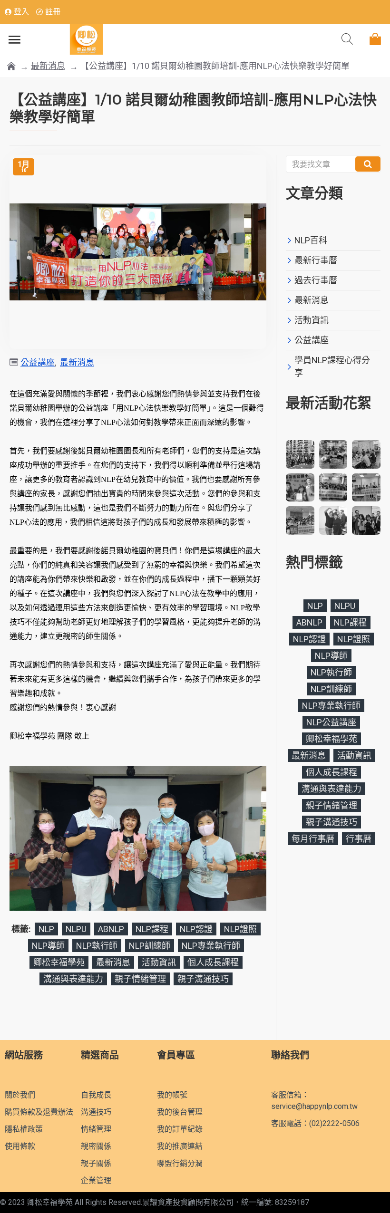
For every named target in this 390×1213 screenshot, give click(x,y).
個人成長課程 (213, 962)
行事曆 (358, 839)
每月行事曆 (313, 839)
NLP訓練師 (149, 946)
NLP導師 (48, 946)
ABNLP (111, 929)
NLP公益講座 (331, 722)
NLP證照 (240, 929)
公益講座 (37, 362)
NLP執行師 (96, 946)
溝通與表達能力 (73, 979)
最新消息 (48, 66)
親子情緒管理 (140, 979)
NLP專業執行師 (211, 946)
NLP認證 (196, 929)
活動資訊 (159, 962)
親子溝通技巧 (203, 979)
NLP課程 (152, 929)
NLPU (76, 929)
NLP (46, 929)
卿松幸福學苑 (59, 962)
